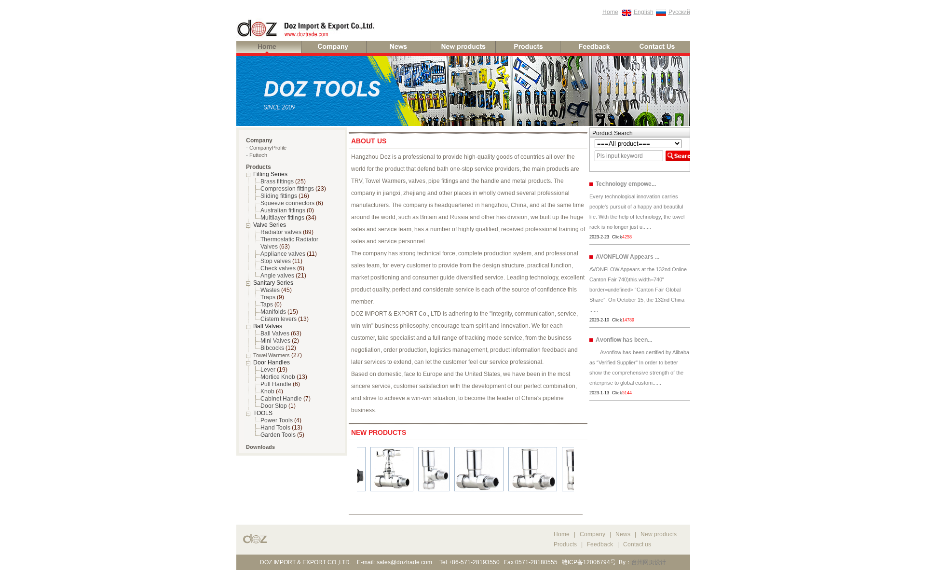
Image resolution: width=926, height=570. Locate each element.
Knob (267, 391)
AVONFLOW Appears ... (627, 256)
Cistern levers (278, 319)
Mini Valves (275, 340)
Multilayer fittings (282, 217)
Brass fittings (277, 181)
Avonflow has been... (624, 339)
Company (593, 534)
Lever (267, 369)
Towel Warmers (271, 355)
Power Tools (276, 420)
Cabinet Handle (281, 398)
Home (610, 12)
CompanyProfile (267, 148)
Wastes (270, 290)
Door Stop (273, 406)
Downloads (260, 447)
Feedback (600, 544)
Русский (679, 12)
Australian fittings (282, 210)
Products (565, 544)
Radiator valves (280, 232)
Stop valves (275, 261)
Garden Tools (278, 434)
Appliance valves (282, 253)
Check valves (278, 268)
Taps (266, 304)
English (644, 12)
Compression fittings (287, 188)
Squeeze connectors (287, 203)
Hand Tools (275, 427)
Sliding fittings (278, 196)
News (622, 534)
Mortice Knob (277, 377)
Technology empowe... (626, 184)
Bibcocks (272, 348)
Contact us (637, 544)
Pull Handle (275, 384)
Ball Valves (274, 333)
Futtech (258, 155)
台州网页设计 (648, 562)
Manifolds (273, 311)
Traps (267, 297)
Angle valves (277, 275)
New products (658, 534)
